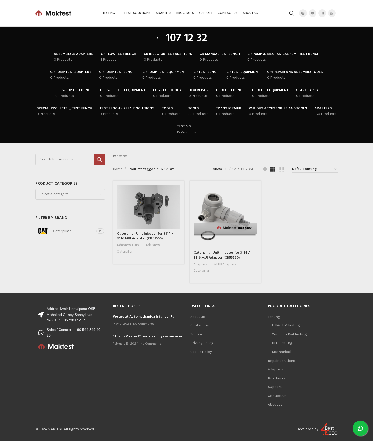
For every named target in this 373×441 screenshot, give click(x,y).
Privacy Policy (201, 343)
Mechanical (281, 352)
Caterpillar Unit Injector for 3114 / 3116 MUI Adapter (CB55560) (222, 255)
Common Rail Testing (289, 334)
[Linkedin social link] (322, 13)
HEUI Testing (282, 343)
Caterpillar (125, 251)
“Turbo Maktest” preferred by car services (147, 336)
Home (118, 169)
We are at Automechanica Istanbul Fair (145, 317)
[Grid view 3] (272, 169)
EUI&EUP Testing (286, 325)
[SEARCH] (99, 159)
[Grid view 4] (281, 169)
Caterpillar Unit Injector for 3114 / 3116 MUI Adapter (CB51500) (145, 236)
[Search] (291, 13)
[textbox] (54, 194)
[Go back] (159, 38)
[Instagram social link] (303, 13)
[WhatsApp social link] (332, 13)
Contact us (199, 325)
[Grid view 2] (265, 169)
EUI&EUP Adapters (146, 245)
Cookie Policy (201, 352)
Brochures (276, 378)
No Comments (143, 323)
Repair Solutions (281, 360)
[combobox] (70, 194)
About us (197, 317)
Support (197, 334)
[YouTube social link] (312, 13)
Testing (274, 317)
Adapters (124, 245)
